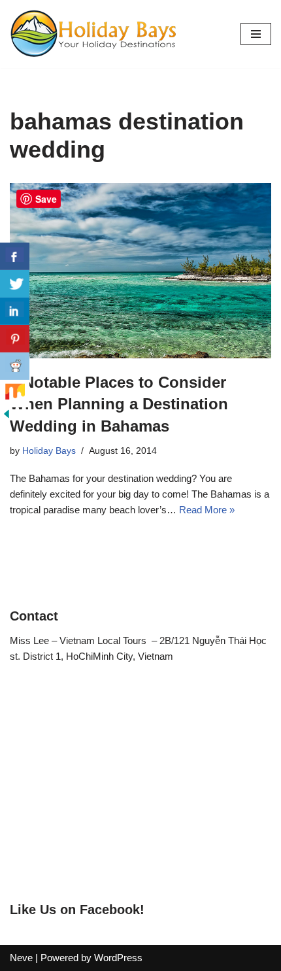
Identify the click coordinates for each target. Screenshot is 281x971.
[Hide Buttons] (6, 416)
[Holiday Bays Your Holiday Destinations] (93, 34)
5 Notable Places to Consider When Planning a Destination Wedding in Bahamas (119, 404)
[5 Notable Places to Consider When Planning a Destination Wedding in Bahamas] (140, 270)
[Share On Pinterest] (14, 338)
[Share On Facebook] (14, 256)
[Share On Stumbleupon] (14, 393)
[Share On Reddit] (14, 366)
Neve (21, 957)
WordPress (118, 957)
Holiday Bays (49, 451)
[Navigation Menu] (255, 34)
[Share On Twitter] (14, 284)
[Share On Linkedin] (14, 311)
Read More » (207, 509)
